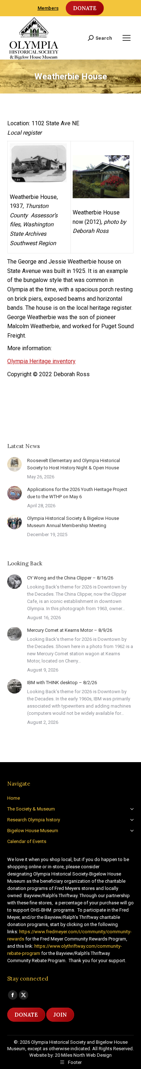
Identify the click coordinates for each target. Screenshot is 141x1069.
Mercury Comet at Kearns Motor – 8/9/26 (69, 630)
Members (48, 8)
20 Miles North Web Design (83, 1055)
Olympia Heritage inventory (41, 361)
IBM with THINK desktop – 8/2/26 (62, 682)
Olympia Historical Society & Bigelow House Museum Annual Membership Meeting (73, 522)
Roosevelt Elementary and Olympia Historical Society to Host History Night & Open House (73, 464)
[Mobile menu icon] (126, 38)
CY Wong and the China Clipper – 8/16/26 (70, 578)
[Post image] (14, 464)
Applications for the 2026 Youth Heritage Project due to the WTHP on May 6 (77, 493)
